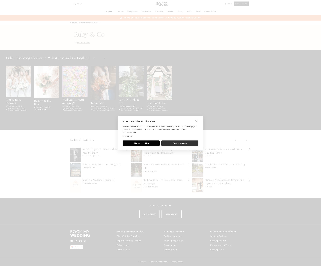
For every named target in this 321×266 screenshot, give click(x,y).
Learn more (128, 136)
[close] (196, 121)
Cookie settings (180, 143)
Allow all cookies (141, 143)
